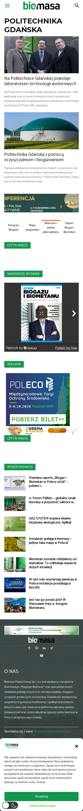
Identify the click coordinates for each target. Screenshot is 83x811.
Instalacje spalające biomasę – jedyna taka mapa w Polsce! (50, 541)
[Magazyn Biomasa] (41, 640)
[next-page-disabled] (13, 261)
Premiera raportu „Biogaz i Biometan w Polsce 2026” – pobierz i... (48, 482)
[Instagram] (36, 648)
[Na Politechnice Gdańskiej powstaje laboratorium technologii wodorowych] (41, 54)
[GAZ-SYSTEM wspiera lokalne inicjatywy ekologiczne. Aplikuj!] (15, 523)
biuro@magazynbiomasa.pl (52, 731)
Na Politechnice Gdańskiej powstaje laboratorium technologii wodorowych (40, 81)
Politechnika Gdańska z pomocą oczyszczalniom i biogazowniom (34, 157)
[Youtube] (41, 656)
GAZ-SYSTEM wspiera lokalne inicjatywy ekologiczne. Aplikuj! (50, 520)
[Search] (77, 5)
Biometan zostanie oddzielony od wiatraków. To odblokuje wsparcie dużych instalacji (52, 563)
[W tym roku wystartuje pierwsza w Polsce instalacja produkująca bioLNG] (15, 584)
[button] (76, 746)
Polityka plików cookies (42, 805)
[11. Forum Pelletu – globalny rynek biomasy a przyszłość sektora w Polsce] (15, 503)
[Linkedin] (44, 648)
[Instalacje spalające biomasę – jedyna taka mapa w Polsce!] (15, 544)
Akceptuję (41, 796)
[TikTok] (51, 648)
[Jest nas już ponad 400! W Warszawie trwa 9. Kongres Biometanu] (15, 605)
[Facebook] (29, 648)
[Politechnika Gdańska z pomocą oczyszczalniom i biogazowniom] (41, 130)
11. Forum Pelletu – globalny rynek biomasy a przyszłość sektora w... (52, 500)
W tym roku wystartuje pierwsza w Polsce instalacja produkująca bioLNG (53, 583)
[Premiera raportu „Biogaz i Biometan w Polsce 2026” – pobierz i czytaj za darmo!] (15, 483)
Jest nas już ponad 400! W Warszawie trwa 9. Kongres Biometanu (48, 604)
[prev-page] (7, 261)
